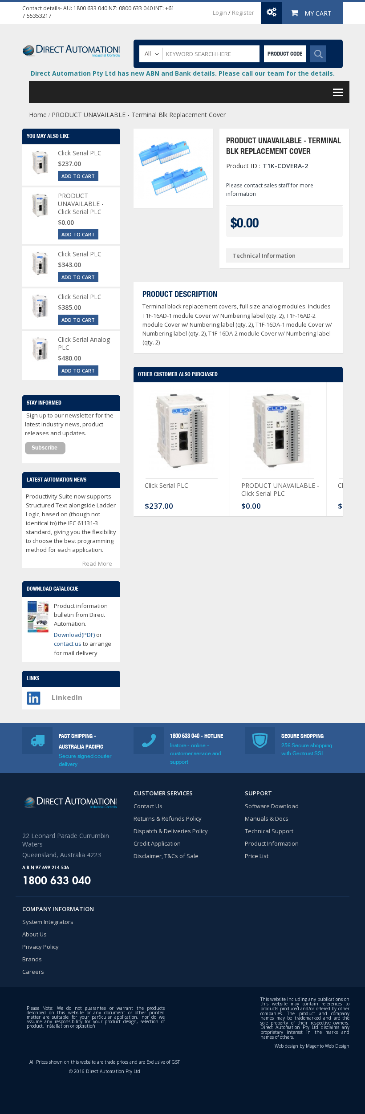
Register (243, 12)
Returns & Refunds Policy (168, 818)
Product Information (272, 843)
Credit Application (157, 843)
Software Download (272, 806)
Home (38, 114)
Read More (97, 563)
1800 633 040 (90, 8)
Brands (32, 959)
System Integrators (47, 922)
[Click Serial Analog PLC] (40, 349)
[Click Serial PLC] (181, 432)
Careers (33, 972)
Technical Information (264, 255)
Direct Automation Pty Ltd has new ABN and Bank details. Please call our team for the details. (183, 73)
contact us (68, 644)
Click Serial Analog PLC (84, 343)
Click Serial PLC (166, 485)
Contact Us (148, 806)
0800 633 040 (136, 8)
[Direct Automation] (71, 46)
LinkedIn (67, 697)
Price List (256, 856)
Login (220, 12)
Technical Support (269, 831)
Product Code (285, 53)
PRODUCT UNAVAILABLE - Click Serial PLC (280, 489)
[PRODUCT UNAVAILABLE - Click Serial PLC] (278, 432)
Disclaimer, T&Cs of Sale (166, 856)
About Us (34, 934)
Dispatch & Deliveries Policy (171, 831)
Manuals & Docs (266, 818)
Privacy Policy (40, 947)
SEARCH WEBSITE (318, 53)
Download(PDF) (74, 635)
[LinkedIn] (34, 696)
